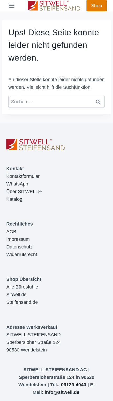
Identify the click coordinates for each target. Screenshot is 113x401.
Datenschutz (19, 247)
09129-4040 (73, 384)
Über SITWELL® (24, 191)
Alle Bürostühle (22, 287)
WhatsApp (17, 184)
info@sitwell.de (62, 392)
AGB (11, 231)
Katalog (14, 199)
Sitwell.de (16, 294)
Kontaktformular (23, 176)
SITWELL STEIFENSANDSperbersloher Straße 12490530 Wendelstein (33, 342)
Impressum (18, 239)
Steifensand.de (22, 302)
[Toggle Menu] (11, 5)
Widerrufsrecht (21, 254)
